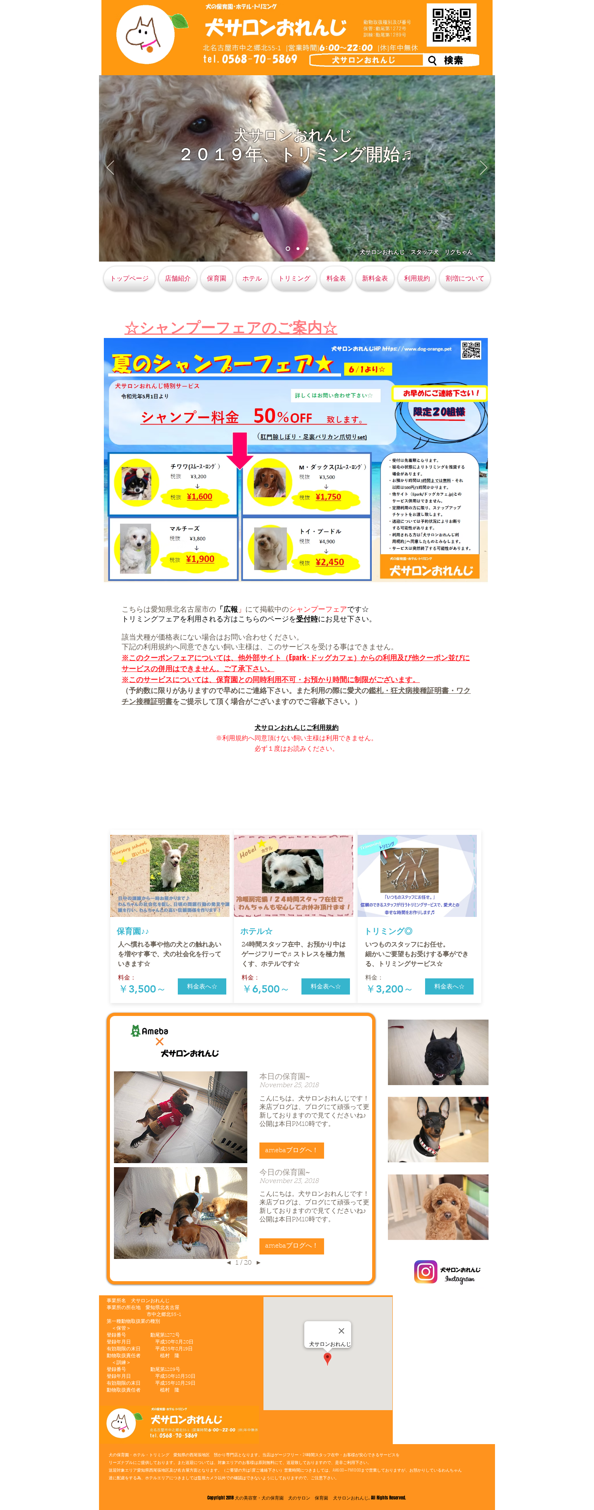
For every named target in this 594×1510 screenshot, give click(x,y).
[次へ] (483, 168)
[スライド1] (287, 248)
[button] (202, 986)
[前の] (110, 168)
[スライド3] (307, 248)
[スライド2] (297, 249)
